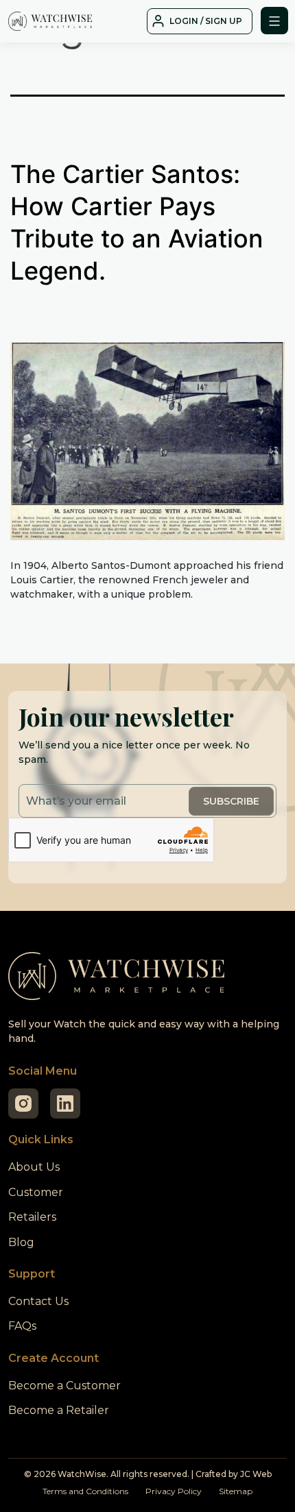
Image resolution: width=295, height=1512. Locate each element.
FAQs (22, 1325)
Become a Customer (64, 1385)
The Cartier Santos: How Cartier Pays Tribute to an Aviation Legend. (136, 222)
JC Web (256, 1474)
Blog (21, 1242)
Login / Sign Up (205, 21)
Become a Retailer (58, 1410)
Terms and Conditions (85, 1491)
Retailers (32, 1216)
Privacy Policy (173, 1491)
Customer (35, 1192)
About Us (34, 1166)
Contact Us (38, 1301)
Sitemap (235, 1491)
